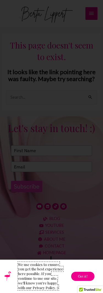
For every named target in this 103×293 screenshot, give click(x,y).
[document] (51, 146)
